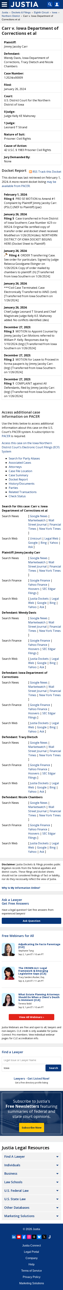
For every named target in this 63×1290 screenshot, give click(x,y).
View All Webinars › (31, 1017)
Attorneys (15, 467)
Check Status (17, 496)
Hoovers (33, 589)
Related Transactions (23, 492)
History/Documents (21, 484)
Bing (44, 543)
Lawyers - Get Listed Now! (31, 1078)
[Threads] (34, 1237)
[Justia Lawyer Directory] (49, 1237)
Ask (30, 547)
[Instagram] (29, 1237)
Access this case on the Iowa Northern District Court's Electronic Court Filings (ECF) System (30, 447)
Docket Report (18, 479)
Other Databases (16, 1207)
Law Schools (13, 1182)
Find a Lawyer (12, 1052)
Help (31, 1264)
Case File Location (20, 471)
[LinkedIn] (14, 1237)
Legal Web (51, 538)
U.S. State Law (15, 1199)
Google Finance (40, 580)
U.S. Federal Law (16, 1190)
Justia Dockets (39, 599)
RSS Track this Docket (46, 172)
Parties (13, 488)
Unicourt (35, 538)
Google (33, 543)
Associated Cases (20, 463)
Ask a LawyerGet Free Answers (15, 902)
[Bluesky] (39, 1237)
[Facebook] (24, 1237)
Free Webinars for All (18, 936)
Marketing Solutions (19, 1216)
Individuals (12, 1165)
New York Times (50, 529)
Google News (38, 516)
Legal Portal (31, 1251)
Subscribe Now (31, 1127)
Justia (36, 1229)
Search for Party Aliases (24, 458)
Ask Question (31, 920)
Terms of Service (31, 1270)
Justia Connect (31, 1245)
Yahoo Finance (37, 585)
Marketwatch (37, 520)
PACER (6, 436)
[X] (44, 1237)
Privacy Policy (31, 1276)
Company (32, 1258)
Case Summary (18, 475)
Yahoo (54, 543)
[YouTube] (19, 1237)
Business (10, 1173)
